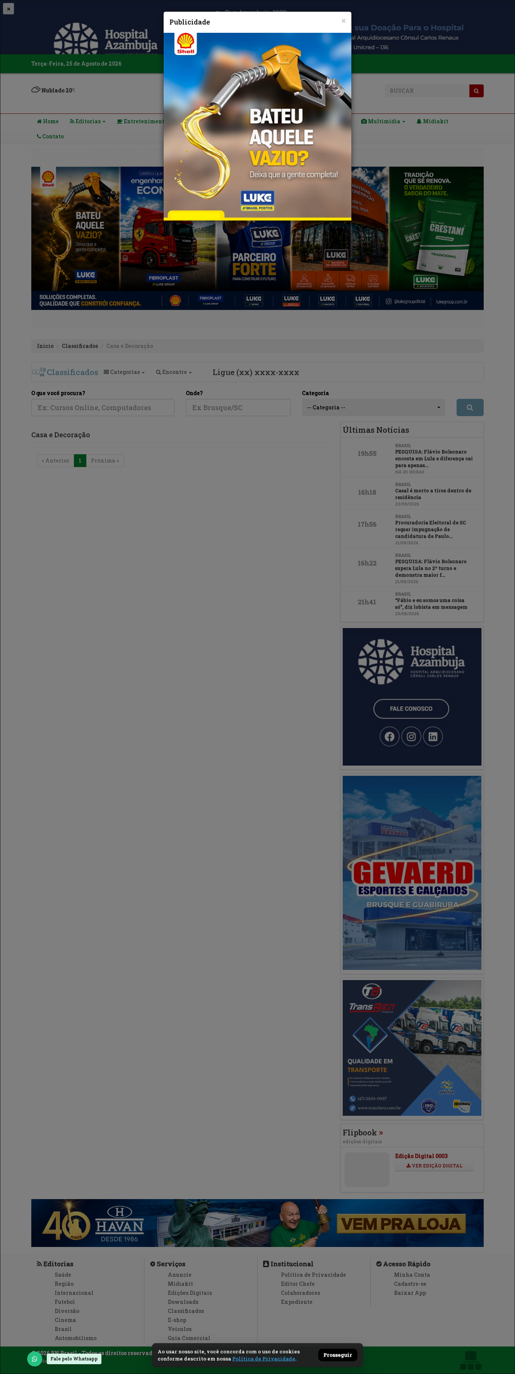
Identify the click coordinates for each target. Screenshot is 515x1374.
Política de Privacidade (263, 1358)
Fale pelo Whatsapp (74, 1359)
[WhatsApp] (34, 1358)
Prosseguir (337, 1355)
